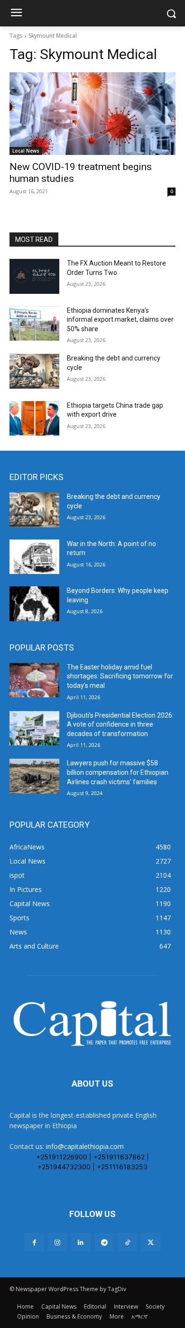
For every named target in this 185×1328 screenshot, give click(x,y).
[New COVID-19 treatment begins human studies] (92, 113)
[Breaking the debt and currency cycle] (34, 371)
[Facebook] (34, 1242)
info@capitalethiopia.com (85, 1146)
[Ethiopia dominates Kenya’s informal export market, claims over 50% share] (34, 323)
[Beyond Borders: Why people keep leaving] (34, 603)
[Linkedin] (81, 1242)
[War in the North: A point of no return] (34, 557)
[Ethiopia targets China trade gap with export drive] (34, 418)
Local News (25, 150)
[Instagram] (57, 1242)
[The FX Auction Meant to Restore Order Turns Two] (34, 276)
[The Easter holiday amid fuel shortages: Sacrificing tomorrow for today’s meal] (34, 680)
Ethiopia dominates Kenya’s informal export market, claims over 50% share (120, 320)
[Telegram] (104, 1242)
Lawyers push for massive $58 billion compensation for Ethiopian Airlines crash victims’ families (117, 772)
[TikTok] (127, 1242)
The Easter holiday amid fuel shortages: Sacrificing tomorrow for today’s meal (120, 676)
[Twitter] (150, 1242)
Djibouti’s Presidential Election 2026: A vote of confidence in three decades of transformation (120, 724)
